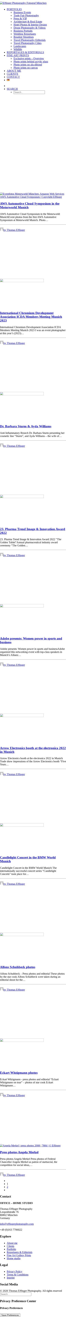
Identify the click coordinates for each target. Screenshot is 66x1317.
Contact (13, 76)
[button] (12, 88)
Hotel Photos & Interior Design (30, 24)
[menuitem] (36, 29)
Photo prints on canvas (26, 67)
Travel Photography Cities (27, 43)
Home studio (13, 1258)
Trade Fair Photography (26, 15)
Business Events (22, 12)
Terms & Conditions (17, 1274)
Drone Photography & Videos (30, 27)
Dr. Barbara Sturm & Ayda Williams (25, 426)
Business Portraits (23, 30)
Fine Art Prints (18, 55)
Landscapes (20, 46)
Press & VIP (20, 18)
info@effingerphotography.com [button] (17, 1223)
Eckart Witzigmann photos (19, 1072)
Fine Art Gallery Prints (19, 1255)
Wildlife (18, 49)
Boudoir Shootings (24, 37)
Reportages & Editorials (25, 52)
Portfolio (14, 9)
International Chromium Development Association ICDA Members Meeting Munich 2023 (31, 316)
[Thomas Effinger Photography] (33, 3)
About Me (14, 70)
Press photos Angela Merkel (19, 1152)
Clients (12, 73)
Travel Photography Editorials (30, 40)
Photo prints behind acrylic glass (31, 61)
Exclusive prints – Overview (29, 58)
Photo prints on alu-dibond (28, 64)
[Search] (15, 1294)
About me (12, 1243)
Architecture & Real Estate (28, 21)
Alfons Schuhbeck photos (17, 967)
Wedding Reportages (25, 33)
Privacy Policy (14, 1271)
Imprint (11, 1277)
